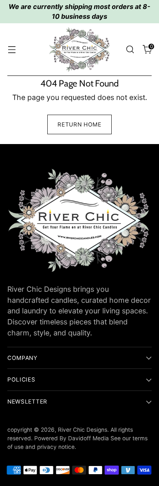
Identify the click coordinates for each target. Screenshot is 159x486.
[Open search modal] (129, 49)
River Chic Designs (82, 429)
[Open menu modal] (11, 49)
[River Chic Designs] (79, 50)
